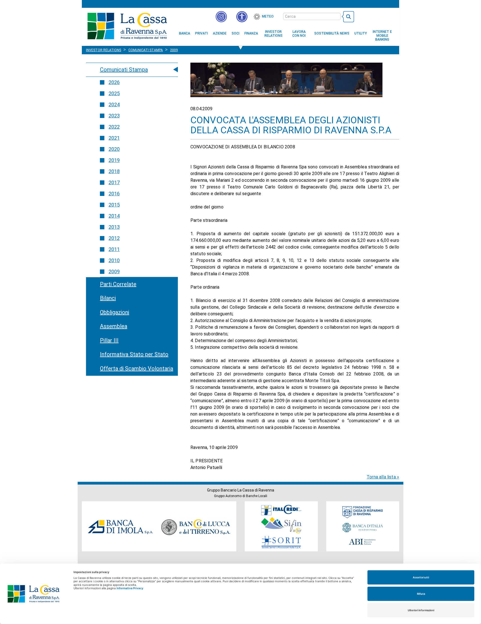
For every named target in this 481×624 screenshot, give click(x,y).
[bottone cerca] (348, 17)
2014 (114, 216)
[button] (242, 17)
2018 (114, 171)
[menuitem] (184, 33)
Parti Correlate (118, 284)
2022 (114, 127)
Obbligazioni (114, 312)
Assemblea (113, 326)
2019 (114, 160)
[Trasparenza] (375, 16)
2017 (114, 182)
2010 (114, 260)
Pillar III (109, 340)
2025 (114, 93)
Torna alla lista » (383, 477)
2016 (114, 193)
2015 (114, 205)
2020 (114, 149)
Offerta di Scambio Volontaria (136, 368)
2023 (114, 116)
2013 (114, 227)
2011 (114, 249)
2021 (114, 138)
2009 (114, 271)
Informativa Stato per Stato (134, 354)
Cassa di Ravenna (127, 26)
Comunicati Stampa (124, 69)
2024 (114, 104)
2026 (114, 82)
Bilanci (108, 298)
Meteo (268, 16)
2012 (114, 238)
